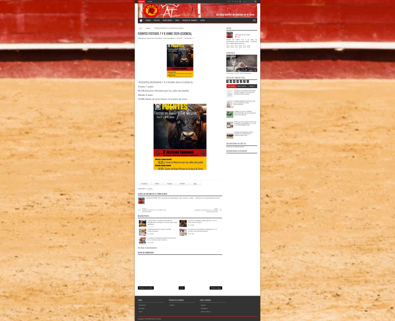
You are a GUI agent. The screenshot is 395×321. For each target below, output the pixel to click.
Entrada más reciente (146, 288)
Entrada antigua (216, 288)
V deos (202, 20)
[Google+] (230, 1)
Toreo (177, 20)
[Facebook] (233, 1)
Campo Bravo (167, 20)
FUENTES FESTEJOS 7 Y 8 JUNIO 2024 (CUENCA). (165, 33)
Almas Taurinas (156, 319)
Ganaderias (204, 308)
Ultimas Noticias (206, 311)
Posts (238, 37)
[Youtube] (238, 1)
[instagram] (240, 1)
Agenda (148, 20)
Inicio (140, 28)
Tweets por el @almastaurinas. (235, 147)
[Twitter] (235, 1)
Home (141, 20)
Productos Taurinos (189, 20)
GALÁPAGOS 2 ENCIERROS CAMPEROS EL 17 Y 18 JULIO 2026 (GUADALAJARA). (178, 1)
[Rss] (228, 1)
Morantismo (142, 305)
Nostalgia (141, 308)
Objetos (172, 305)
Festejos (157, 20)
